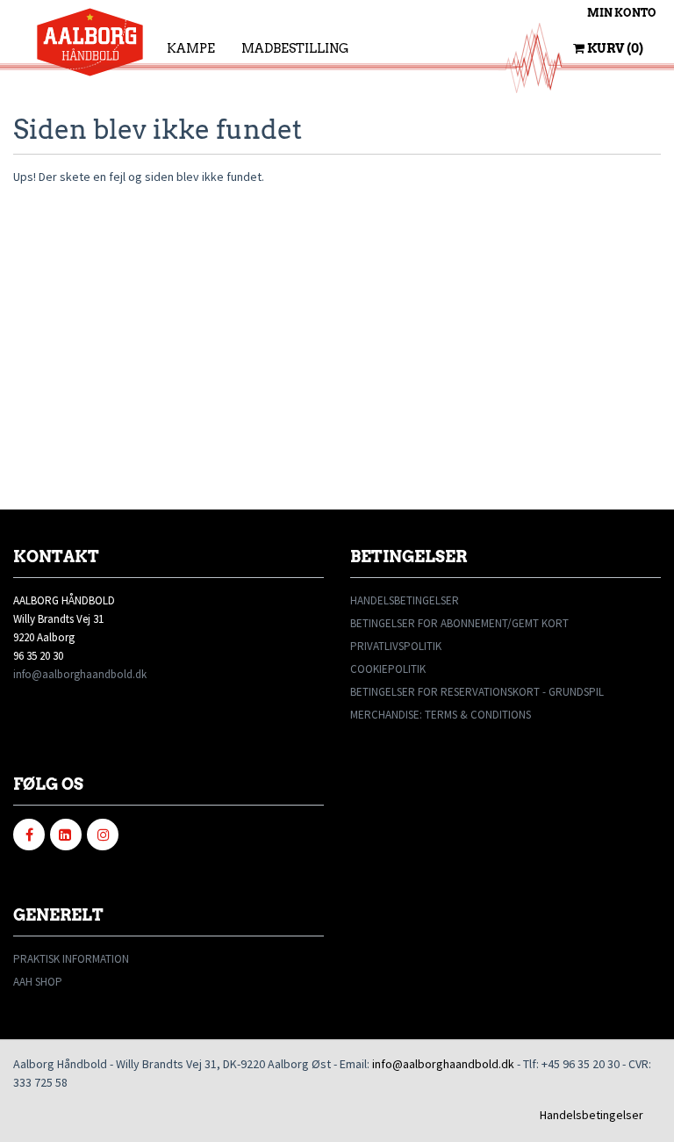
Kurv (613, 48)
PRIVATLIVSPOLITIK (395, 646)
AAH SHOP (37, 981)
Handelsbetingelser (591, 1115)
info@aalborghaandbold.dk (80, 674)
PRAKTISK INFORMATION (71, 958)
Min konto (621, 12)
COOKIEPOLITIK (388, 668)
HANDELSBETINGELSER (404, 600)
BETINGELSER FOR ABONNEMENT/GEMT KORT (459, 623)
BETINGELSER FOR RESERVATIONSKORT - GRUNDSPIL (477, 691)
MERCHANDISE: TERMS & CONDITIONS (440, 714)
